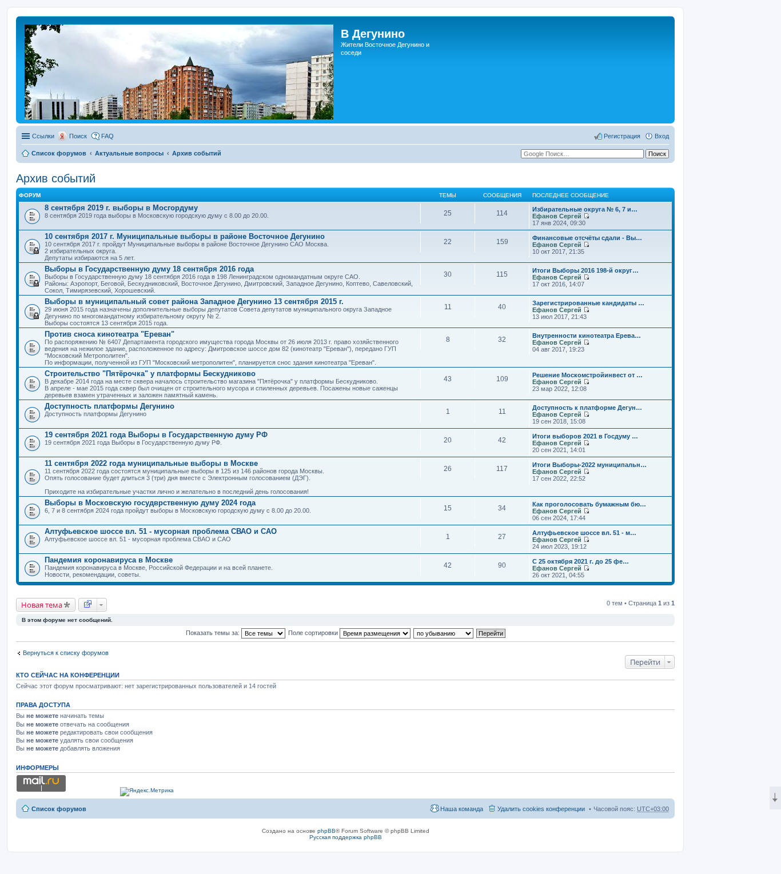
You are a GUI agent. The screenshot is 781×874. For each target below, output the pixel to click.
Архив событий (196, 153)
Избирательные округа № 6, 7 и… (584, 209)
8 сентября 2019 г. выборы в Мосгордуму (121, 207)
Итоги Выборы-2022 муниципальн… (589, 464)
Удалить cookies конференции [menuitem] (541, 808)
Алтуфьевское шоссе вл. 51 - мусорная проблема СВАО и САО (161, 531)
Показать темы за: (213, 632)
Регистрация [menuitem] (622, 136)
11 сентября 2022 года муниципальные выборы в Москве (151, 463)
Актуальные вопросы (129, 153)
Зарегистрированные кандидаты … (588, 303)
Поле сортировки (314, 632)
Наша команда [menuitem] (461, 808)
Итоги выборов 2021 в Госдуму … (585, 436)
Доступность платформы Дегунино (109, 406)
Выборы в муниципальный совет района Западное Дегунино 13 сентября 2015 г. (194, 301)
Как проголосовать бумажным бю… (589, 504)
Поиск (78, 136)
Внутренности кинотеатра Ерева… (586, 335)
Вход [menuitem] (662, 136)
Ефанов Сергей (556, 216)
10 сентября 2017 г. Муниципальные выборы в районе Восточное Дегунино (185, 236)
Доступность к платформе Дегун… (587, 407)
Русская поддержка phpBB (345, 837)
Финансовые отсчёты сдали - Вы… (587, 237)
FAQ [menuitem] (107, 136)
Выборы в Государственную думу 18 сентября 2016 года (149, 269)
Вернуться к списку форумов (66, 652)
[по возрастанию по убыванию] (444, 632)
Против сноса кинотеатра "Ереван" (109, 334)
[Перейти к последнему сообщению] (586, 216)
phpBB (326, 831)
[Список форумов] (180, 70)
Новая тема (41, 605)
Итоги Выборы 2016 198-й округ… (585, 270)
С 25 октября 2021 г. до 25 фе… (580, 561)
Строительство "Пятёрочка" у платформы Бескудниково (150, 373)
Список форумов (58, 153)
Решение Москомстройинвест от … (587, 375)
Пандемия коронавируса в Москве (109, 560)
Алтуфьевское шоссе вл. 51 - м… (584, 532)
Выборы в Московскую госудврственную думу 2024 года (150, 502)
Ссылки (43, 136)
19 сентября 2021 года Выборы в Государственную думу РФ (156, 434)
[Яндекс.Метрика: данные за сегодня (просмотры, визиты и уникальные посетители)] (147, 791)
